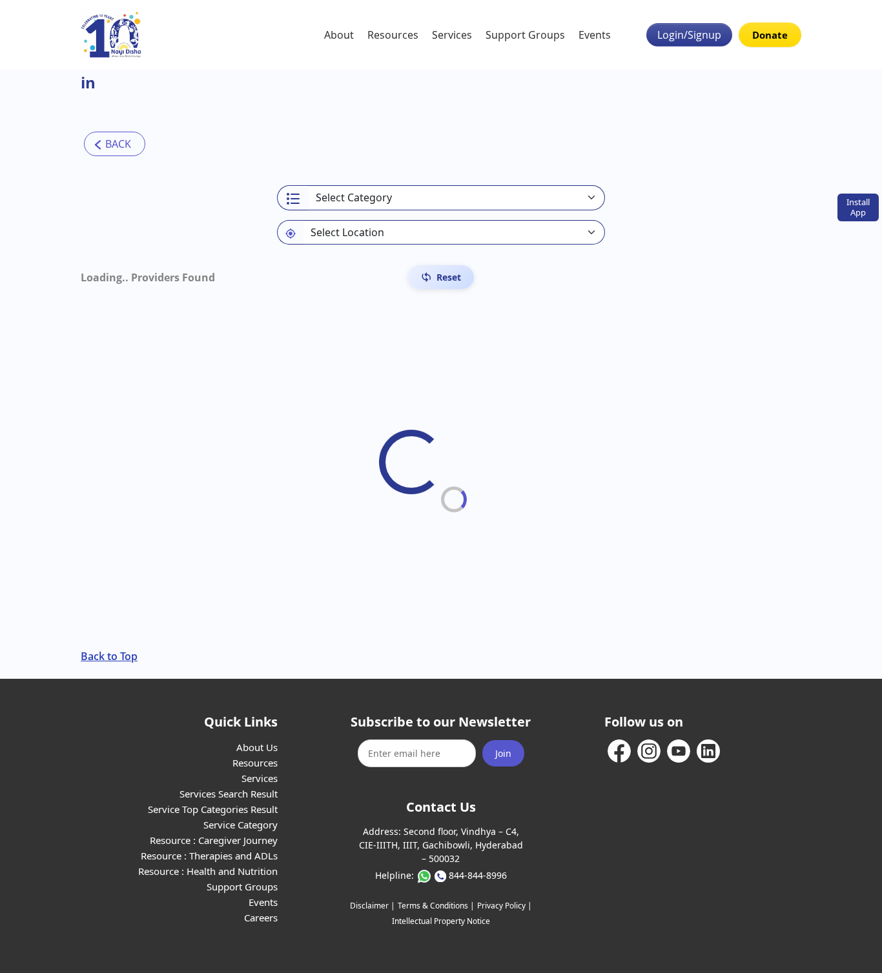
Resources (392, 35)
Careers (261, 917)
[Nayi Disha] (111, 35)
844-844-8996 (478, 875)
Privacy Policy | (504, 905)
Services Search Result (228, 793)
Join (503, 753)
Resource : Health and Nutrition (208, 871)
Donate (770, 34)
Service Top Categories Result (213, 809)
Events (595, 35)
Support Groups (525, 35)
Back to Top (109, 656)
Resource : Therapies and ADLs (209, 855)
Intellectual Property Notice (441, 921)
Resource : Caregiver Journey (214, 840)
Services (452, 35)
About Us (257, 747)
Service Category (240, 824)
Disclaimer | (372, 905)
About (339, 35)
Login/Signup (689, 35)
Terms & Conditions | (436, 905)
